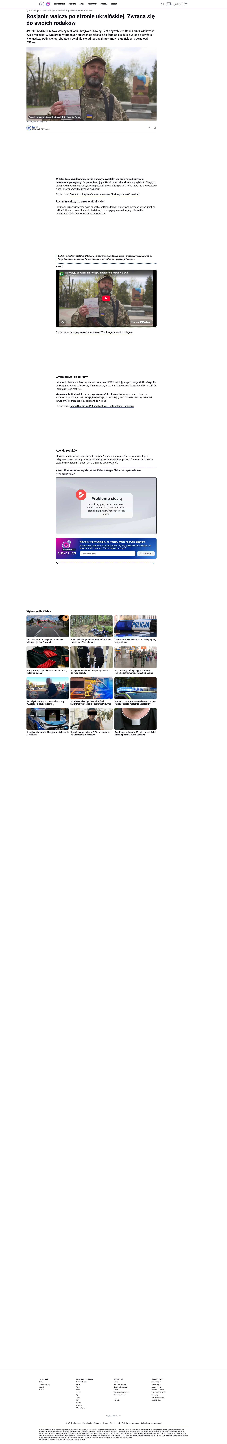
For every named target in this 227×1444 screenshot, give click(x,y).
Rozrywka (92, 4)
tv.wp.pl (41, 1387)
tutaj (83, 1439)
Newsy (116, 1382)
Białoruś (79, 1405)
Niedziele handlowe (120, 1384)
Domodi (41, 1382)
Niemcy (78, 1403)
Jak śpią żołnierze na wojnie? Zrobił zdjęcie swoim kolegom (101, 332)
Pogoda (104, 4)
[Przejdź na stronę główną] (41, 6)
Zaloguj (178, 4)
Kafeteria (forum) (44, 1384)
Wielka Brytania (81, 1408)
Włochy (78, 1392)
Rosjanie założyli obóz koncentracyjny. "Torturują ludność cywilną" (104, 194)
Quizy (81, 4)
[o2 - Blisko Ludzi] (50, 4)
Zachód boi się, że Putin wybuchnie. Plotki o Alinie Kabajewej (102, 406)
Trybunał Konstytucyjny (121, 1392)
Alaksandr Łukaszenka (159, 1392)
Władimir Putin (156, 1387)
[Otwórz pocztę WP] (162, 4)
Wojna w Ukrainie (119, 1395)
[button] (169, 3)
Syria (78, 1395)
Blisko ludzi (59, 4)
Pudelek (41, 1390)
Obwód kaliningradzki (121, 1387)
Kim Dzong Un (156, 1382)
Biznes (114, 4)
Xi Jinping (155, 1395)
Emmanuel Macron (158, 1390)
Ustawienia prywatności (150, 1423)
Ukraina (78, 1384)
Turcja (78, 1387)
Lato (115, 1397)
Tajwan (78, 1397)
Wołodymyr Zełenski (158, 1397)
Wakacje (116, 1400)
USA (77, 1400)
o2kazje (72, 4)
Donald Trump (156, 1384)
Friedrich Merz (156, 1400)
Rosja (78, 1390)
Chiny (116, 1390)
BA (33, 127)
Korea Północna (81, 1382)
